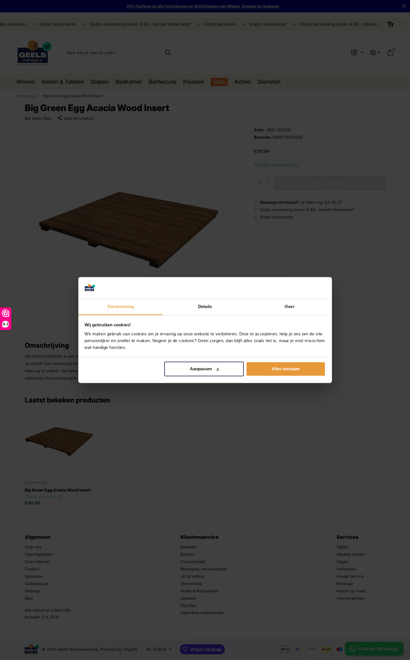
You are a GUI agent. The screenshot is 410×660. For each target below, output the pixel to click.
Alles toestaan (286, 369)
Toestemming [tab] (120, 306)
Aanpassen (201, 369)
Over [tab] (289, 306)
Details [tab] (205, 306)
